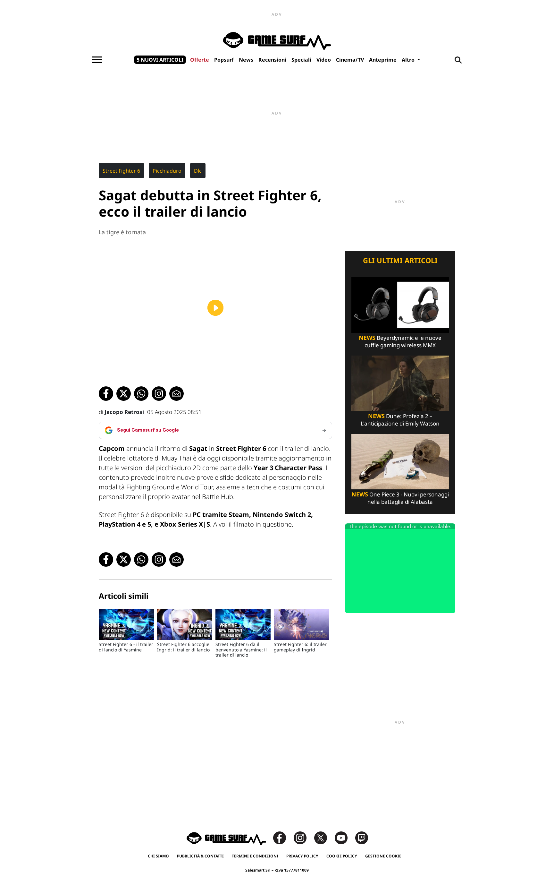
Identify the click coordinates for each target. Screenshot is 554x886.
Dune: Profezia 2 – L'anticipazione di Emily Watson (400, 419)
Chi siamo (158, 856)
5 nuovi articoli (160, 59)
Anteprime (383, 59)
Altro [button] (409, 59)
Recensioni (272, 59)
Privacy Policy (302, 856)
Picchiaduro (167, 170)
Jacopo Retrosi (124, 412)
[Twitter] (323, 837)
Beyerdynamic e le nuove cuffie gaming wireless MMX (400, 341)
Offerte (199, 59)
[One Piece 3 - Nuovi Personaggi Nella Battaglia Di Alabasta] (400, 461)
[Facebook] (282, 837)
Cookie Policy (341, 856)
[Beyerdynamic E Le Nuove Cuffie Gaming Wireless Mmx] (400, 304)
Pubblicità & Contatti (200, 856)
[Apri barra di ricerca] (458, 60)
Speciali (301, 59)
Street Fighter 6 (121, 170)
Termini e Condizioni (255, 856)
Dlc (198, 170)
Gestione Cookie (383, 856)
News (246, 59)
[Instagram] (303, 837)
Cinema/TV (350, 59)
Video (323, 59)
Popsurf (224, 59)
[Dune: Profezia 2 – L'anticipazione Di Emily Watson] (400, 383)
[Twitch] (361, 837)
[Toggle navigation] (97, 60)
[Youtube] (344, 837)
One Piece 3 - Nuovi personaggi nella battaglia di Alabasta (400, 498)
